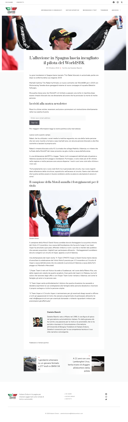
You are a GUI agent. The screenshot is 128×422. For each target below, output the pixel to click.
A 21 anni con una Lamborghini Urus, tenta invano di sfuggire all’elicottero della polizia (79, 364)
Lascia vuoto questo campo (39, 135)
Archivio (115, 10)
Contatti (20, 2)
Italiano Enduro (54, 413)
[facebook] (114, 2)
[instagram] (118, 2)
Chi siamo (9, 2)
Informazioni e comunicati (51, 10)
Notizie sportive (72, 10)
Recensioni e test (90, 10)
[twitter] (122, 2)
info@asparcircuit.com (41, 298)
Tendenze (104, 10)
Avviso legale (70, 396)
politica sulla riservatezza (70, 129)
